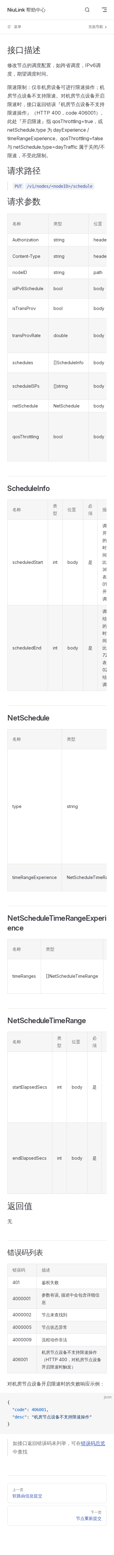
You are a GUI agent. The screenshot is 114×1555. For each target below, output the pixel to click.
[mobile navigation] (104, 10)
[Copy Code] (104, 1403)
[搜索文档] (87, 10)
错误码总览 (93, 1443)
